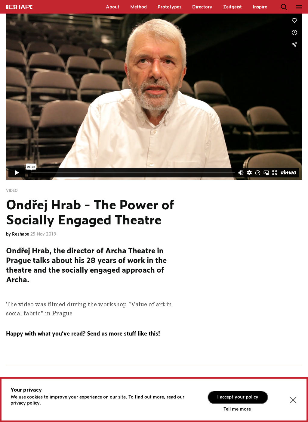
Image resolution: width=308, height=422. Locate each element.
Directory (202, 7)
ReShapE (19, 7)
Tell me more (237, 409)
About (112, 7)
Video (12, 190)
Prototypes (169, 7)
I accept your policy (237, 397)
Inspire (260, 7)
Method (138, 7)
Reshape (21, 234)
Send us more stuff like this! (123, 334)
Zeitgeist (232, 7)
